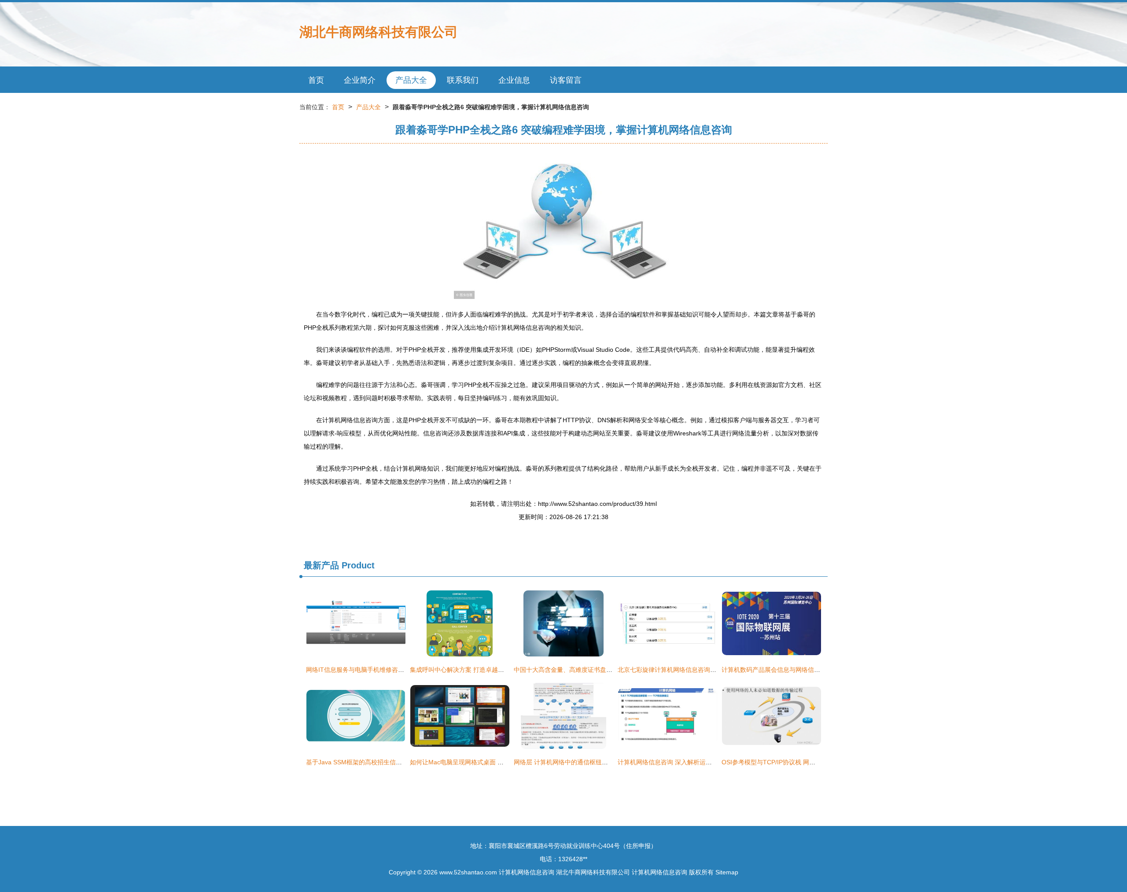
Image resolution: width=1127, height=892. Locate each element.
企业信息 (514, 80)
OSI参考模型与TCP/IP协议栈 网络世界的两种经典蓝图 (796, 762)
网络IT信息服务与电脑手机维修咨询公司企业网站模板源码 (386, 669)
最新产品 (321, 565)
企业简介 (360, 80)
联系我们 (463, 80)
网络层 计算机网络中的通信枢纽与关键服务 (573, 762)
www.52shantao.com (468, 872)
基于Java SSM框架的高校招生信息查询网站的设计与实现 (385, 762)
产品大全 (411, 80)
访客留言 (566, 80)
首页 (316, 80)
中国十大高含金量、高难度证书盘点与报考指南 (578, 669)
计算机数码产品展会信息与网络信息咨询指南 (783, 669)
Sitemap (726, 872)
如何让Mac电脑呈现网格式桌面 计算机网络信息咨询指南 (487, 762)
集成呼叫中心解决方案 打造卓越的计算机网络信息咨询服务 (491, 669)
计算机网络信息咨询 (526, 872)
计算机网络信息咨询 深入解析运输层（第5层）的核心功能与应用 (707, 762)
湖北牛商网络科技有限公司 (378, 32)
